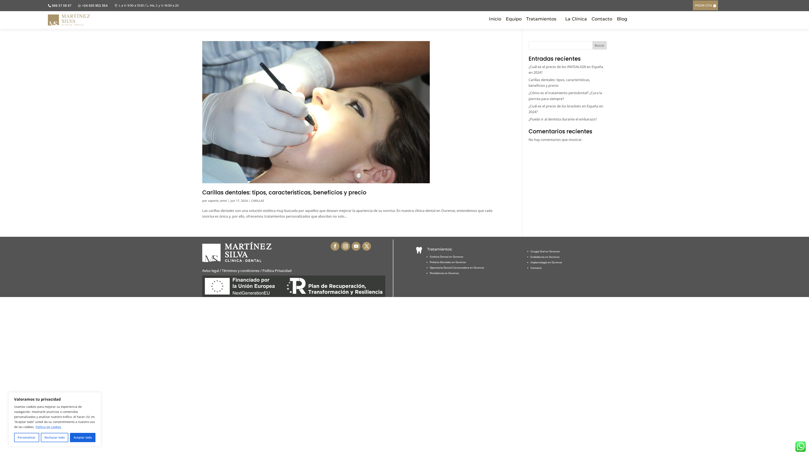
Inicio (495, 19)
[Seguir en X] (366, 246)
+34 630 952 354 (95, 5)
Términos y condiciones (241, 270)
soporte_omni (217, 201)
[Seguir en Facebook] (335, 246)
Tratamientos (541, 19)
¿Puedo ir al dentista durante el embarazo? (563, 119)
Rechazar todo (54, 437)
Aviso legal (210, 270)
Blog (622, 19)
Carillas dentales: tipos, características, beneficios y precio (284, 192)
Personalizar (26, 437)
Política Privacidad (277, 270)
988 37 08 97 (61, 5)
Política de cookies (48, 427)
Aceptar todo (83, 437)
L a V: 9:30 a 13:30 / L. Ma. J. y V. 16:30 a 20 (149, 5)
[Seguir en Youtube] (356, 246)
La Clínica (576, 19)
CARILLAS (257, 201)
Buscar (599, 45)
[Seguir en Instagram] (345, 246)
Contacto (602, 19)
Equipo (514, 19)
